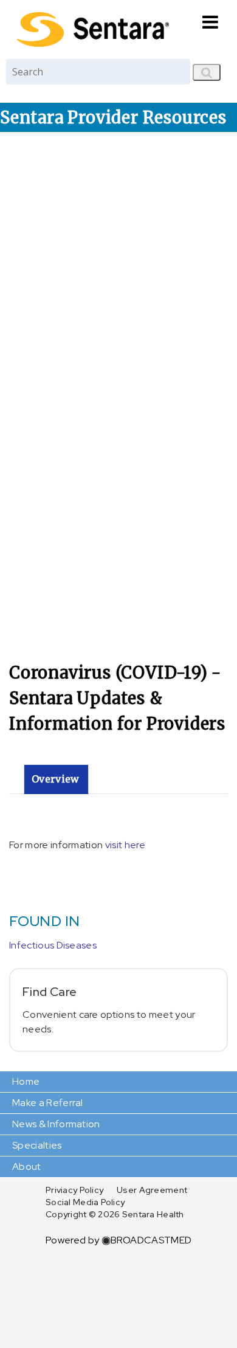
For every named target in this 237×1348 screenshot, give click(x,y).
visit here (125, 844)
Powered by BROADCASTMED (118, 1240)
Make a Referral (47, 1102)
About (26, 1166)
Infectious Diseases (53, 945)
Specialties (37, 1145)
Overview (56, 779)
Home (26, 1081)
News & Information (56, 1124)
